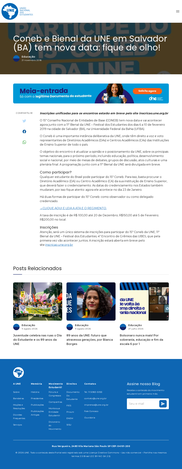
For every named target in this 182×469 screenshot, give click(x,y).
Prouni (70, 412)
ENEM (69, 418)
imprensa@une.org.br (96, 404)
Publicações (37, 404)
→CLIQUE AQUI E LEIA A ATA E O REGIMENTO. (73, 208)
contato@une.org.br (95, 398)
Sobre (16, 392)
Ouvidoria (89, 417)
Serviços (17, 424)
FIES (68, 405)
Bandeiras (18, 398)
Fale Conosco (91, 411)
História (35, 392)
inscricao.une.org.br (59, 244)
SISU (68, 424)
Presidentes (37, 398)
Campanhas (55, 402)
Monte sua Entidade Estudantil (54, 412)
